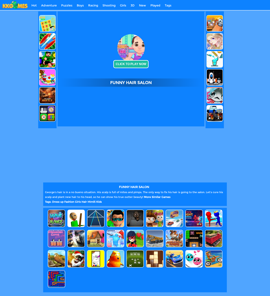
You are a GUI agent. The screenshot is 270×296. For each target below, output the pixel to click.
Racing (93, 5)
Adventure (49, 5)
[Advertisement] (21, 66)
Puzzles (66, 5)
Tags (168, 5)
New (142, 5)
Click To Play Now (131, 64)
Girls (123, 5)
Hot (34, 5)
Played (155, 5)
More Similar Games (157, 197)
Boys (80, 5)
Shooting (109, 5)
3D (133, 5)
